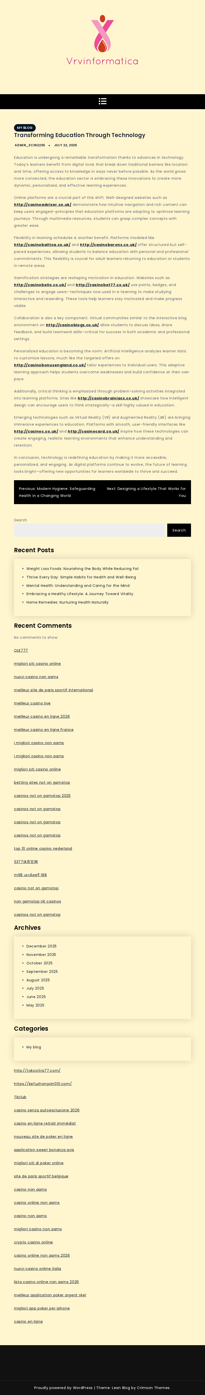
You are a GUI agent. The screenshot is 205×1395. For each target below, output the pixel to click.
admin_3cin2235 (30, 145)
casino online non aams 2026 (42, 1255)
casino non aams (30, 1189)
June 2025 (36, 996)
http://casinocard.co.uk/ (93, 431)
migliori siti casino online (37, 663)
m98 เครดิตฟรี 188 (30, 874)
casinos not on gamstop (37, 808)
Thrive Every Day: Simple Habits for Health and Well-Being (81, 577)
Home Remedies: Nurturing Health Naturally (67, 602)
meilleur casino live (32, 703)
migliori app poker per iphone (42, 1308)
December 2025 (41, 946)
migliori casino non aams (38, 1229)
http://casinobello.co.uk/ (40, 284)
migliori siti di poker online (39, 1163)
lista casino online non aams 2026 (46, 1281)
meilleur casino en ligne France (44, 729)
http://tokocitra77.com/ (37, 1070)
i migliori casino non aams (39, 742)
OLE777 (21, 650)
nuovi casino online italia (37, 1268)
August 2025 (38, 980)
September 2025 (42, 971)
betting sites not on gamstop (42, 782)
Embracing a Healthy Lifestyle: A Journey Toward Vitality (80, 593)
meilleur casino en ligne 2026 (42, 716)
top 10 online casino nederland (43, 848)
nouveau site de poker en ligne (43, 1136)
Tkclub (20, 1096)
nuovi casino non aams (36, 676)
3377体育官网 (26, 861)
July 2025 (35, 988)
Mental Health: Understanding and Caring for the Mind (78, 585)
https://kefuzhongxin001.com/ (43, 1083)
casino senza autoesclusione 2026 (47, 1110)
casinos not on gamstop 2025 (42, 795)
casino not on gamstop (36, 888)
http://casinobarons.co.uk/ (108, 244)
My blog (25, 127)
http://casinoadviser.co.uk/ (43, 204)
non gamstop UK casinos (37, 901)
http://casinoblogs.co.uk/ (72, 324)
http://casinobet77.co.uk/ (103, 284)
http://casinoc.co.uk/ (36, 431)
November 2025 (41, 954)
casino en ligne (28, 1321)
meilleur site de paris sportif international (53, 690)
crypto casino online (33, 1242)
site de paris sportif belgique (41, 1176)
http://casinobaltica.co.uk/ (42, 244)
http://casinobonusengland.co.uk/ (50, 365)
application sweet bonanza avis (44, 1149)
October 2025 (39, 963)
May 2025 (35, 1005)
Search (20, 520)
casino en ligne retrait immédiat (45, 1123)
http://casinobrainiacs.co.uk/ (108, 398)
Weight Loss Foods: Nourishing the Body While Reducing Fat (82, 568)
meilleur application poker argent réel (50, 1295)
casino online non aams (37, 1202)
